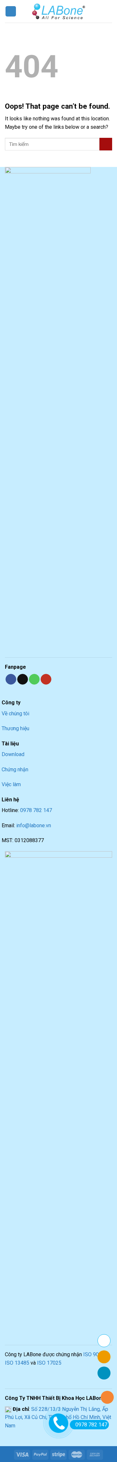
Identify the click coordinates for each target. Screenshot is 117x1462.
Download (13, 754)
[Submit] (105, 144)
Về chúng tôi (15, 713)
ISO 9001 (94, 1354)
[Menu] (11, 11)
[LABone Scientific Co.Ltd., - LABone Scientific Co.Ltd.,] (58, 11)
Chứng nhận (15, 769)
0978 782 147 (36, 810)
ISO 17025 (49, 1363)
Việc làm (11, 784)
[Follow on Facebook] (11, 679)
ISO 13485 (17, 1363)
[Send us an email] (22, 679)
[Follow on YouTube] (46, 679)
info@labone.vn (33, 825)
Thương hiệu (15, 728)
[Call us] (34, 679)
